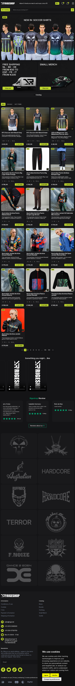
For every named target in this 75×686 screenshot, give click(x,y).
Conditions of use (7, 604)
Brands (41, 607)
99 (49, 350)
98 (45, 350)
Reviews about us (36, 425)
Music (41, 604)
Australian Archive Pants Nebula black (11, 213)
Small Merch (43, 613)
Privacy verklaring (18, 677)
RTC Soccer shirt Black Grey (12, 132)
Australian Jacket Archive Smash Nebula (11, 254)
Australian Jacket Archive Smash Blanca (11, 294)
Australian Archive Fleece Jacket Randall (36, 294)
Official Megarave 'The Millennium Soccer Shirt (59, 133)
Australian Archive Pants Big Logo (37, 173)
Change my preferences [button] (52, 679)
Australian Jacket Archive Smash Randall (36, 254)
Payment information (8, 613)
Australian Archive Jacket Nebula (11, 334)
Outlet (41, 616)
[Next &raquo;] (53, 350)
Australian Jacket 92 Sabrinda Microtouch (62, 213)
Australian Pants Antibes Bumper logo (60, 173)
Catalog (38, 95)
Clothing (41, 610)
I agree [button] (46, 675)
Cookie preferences (31, 677)
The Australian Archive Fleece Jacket (61, 294)
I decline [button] (54, 675)
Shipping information (8, 616)
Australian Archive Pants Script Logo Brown (35, 213)
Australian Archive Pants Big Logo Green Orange (12, 173)
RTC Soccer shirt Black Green (37, 132)
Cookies (3, 607)
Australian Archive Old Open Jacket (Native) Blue (61, 254)
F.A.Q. (2, 610)
